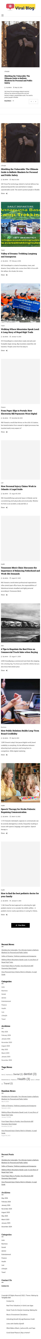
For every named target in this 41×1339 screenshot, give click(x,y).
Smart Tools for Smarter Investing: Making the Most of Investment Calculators (21, 1312)
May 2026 (4, 1032)
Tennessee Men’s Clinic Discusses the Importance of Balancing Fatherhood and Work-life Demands (20, 570)
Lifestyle (6, 71)
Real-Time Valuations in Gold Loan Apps (19, 1306)
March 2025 (5, 1053)
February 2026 (6, 1035)
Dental (3, 994)
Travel (2, 250)
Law (2, 483)
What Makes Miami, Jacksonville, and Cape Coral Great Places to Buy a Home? (20, 1330)
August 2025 (5, 1046)
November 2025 (6, 1042)
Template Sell (6, 1298)
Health (3, 564)
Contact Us (10, 1301)
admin (10, 87)
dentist (3, 998)
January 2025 (5, 1057)
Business (3, 727)
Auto (2, 645)
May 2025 (4, 1049)
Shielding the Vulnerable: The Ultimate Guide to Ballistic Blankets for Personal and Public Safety (18, 79)
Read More (8, 101)
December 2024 (6, 1060)
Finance (3, 407)
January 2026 (5, 1039)
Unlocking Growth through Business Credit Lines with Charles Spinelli (20, 1321)
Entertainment (6, 1001)
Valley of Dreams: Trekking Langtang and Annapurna (18, 956)
